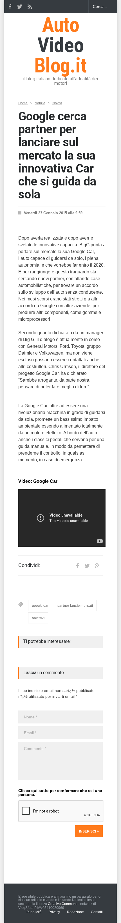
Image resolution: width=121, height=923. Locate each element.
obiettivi (38, 618)
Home (23, 103)
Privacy (54, 912)
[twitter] (19, 6)
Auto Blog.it (60, 45)
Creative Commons (62, 904)
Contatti (97, 912)
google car (40, 606)
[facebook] (10, 6)
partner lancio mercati (75, 606)
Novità (57, 103)
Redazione (75, 912)
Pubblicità (34, 912)
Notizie (40, 103)
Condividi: (29, 565)
